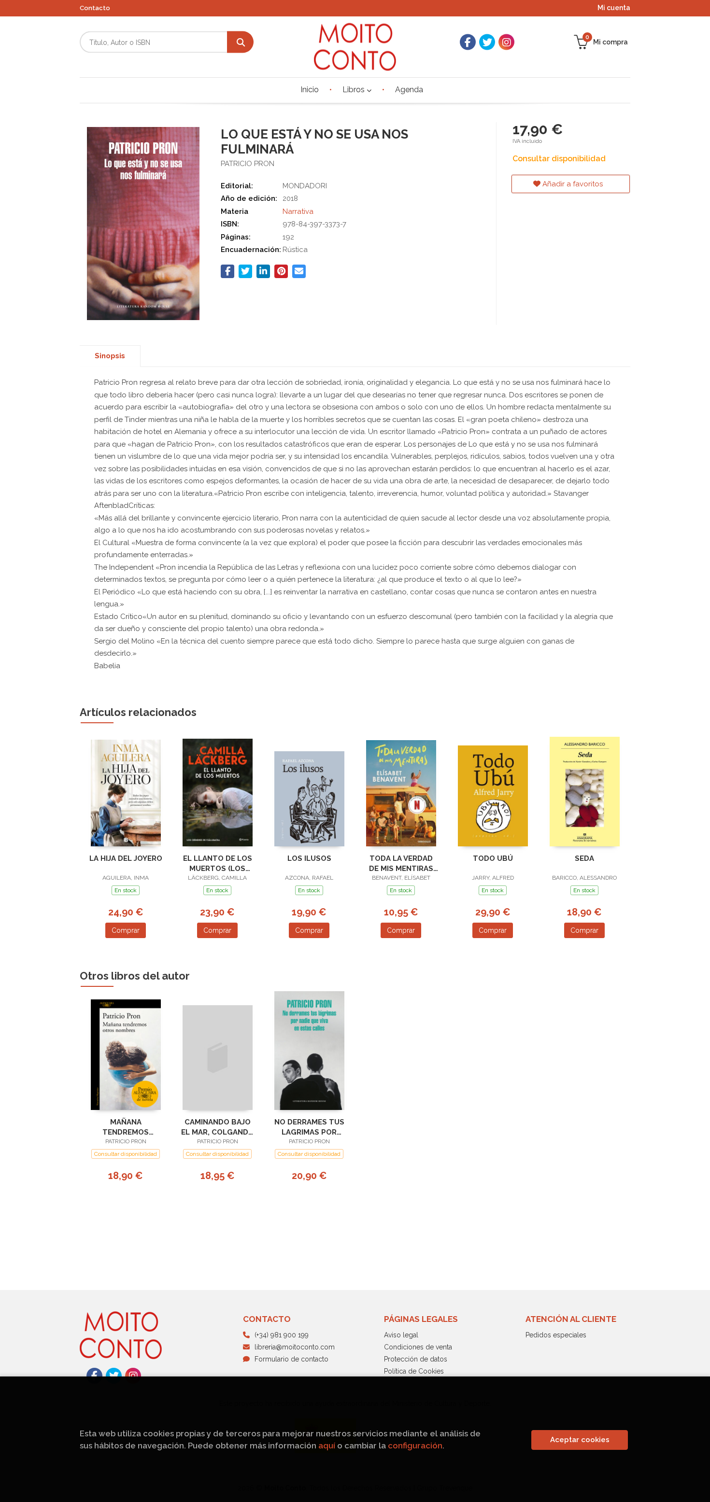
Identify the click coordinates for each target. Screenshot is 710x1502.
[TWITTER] (487, 42)
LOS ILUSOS (309, 858)
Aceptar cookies (580, 1439)
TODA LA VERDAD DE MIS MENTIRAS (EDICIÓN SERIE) (401, 863)
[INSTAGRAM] (506, 42)
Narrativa (298, 211)
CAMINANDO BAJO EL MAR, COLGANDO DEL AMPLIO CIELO (217, 1127)
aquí (326, 1445)
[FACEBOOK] (468, 42)
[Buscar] (240, 42)
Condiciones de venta (418, 1347)
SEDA (584, 858)
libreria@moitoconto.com (295, 1347)
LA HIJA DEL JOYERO (125, 858)
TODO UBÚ (493, 858)
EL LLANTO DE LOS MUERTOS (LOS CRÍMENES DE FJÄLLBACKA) (217, 863)
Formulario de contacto (291, 1359)
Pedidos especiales (555, 1335)
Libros (354, 89)
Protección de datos (415, 1359)
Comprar (126, 930)
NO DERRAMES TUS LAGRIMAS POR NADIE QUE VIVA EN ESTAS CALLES (309, 1127)
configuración (415, 1445)
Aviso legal (401, 1335)
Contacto (95, 8)
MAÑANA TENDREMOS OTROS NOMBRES (125, 1127)
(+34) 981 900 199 (282, 1335)
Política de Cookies (414, 1371)
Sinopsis (110, 355)
